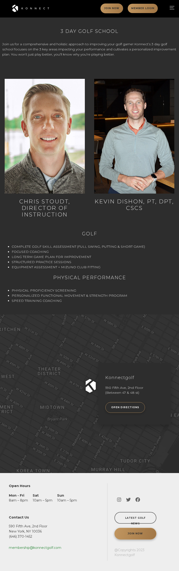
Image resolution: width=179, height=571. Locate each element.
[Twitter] (128, 499)
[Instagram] (119, 499)
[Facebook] (137, 499)
